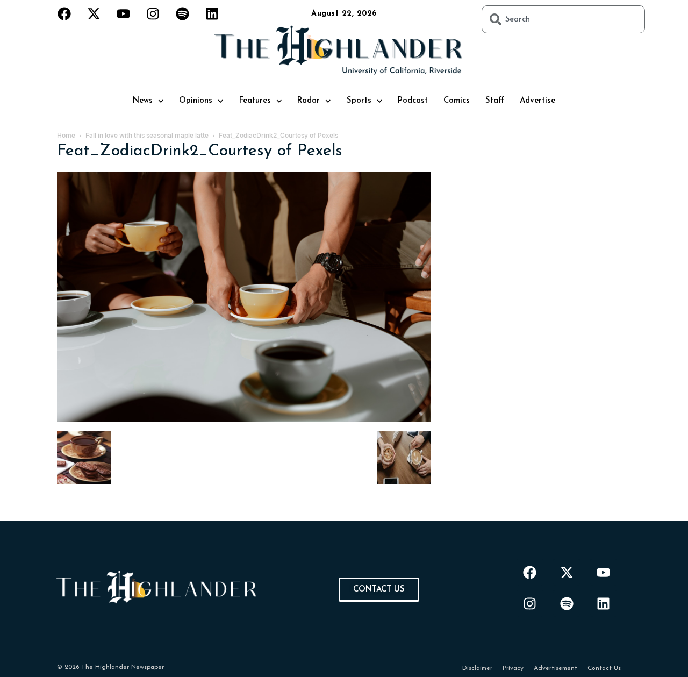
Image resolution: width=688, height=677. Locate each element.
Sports (359, 101)
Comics (456, 101)
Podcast (413, 101)
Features (255, 101)
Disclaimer (477, 668)
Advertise (537, 101)
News (143, 101)
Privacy (513, 668)
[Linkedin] (212, 13)
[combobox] (563, 19)
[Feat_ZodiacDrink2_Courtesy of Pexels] (244, 420)
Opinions (195, 101)
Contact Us (604, 668)
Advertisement (555, 668)
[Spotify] (182, 13)
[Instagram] (153, 13)
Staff (494, 101)
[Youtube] (123, 13)
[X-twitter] (94, 13)
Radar (308, 101)
